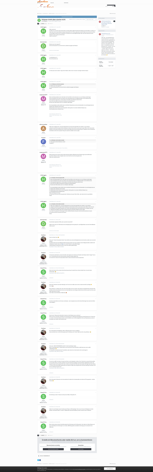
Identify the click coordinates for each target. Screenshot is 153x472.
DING (62, 244)
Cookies (42, 469)
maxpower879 (43, 94)
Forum (41, 6)
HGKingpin (45, 21)
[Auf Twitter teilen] (38, 460)
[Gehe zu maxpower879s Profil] (43, 99)
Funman (43, 137)
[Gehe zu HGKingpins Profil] (39, 20)
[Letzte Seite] (46, 23)
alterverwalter (43, 124)
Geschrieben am (55, 41)
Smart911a (43, 268)
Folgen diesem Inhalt (89, 19)
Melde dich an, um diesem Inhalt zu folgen (77, 19)
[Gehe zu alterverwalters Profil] (43, 128)
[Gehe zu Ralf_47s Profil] (100, 22)
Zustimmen (110, 468)
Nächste (42, 23)
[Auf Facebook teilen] (40, 460)
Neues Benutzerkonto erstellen (53, 449)
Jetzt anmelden (80, 449)
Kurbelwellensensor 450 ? (105, 33)
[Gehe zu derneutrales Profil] (43, 46)
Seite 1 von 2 (50, 23)
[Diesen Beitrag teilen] (95, 27)
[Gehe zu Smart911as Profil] (43, 272)
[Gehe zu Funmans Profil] (43, 141)
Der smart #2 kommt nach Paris (67, 16)
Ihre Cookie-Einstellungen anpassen (79, 469)
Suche (46, 6)
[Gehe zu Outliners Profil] (43, 239)
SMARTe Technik (58, 21)
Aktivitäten (53, 6)
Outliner (43, 235)
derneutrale (43, 42)
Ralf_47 (104, 25)
